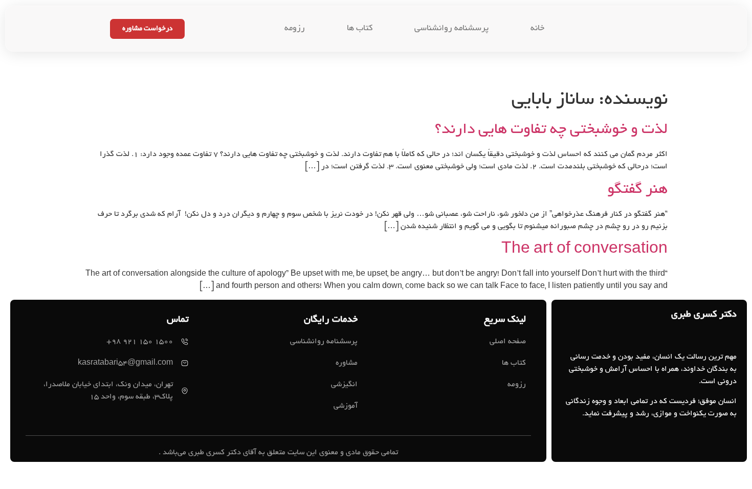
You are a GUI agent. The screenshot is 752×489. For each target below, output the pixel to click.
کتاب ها (359, 28)
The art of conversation (584, 250)
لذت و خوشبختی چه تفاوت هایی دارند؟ (551, 130)
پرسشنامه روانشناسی (451, 28)
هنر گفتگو (637, 190)
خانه (537, 28)
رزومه (294, 28)
